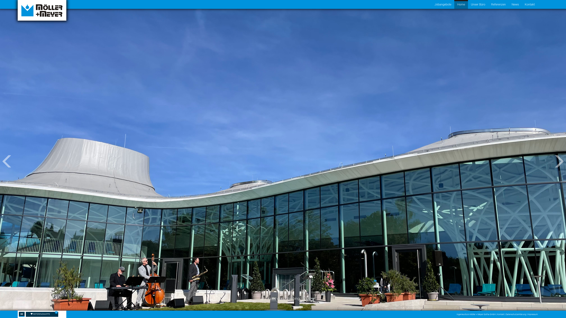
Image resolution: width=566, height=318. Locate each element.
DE (21, 314)
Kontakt (530, 4)
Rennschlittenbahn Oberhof (283, 299)
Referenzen (498, 4)
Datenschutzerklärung (516, 314)
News (515, 4)
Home (461, 4)
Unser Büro (478, 4)
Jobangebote (443, 4)
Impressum (532, 314)
